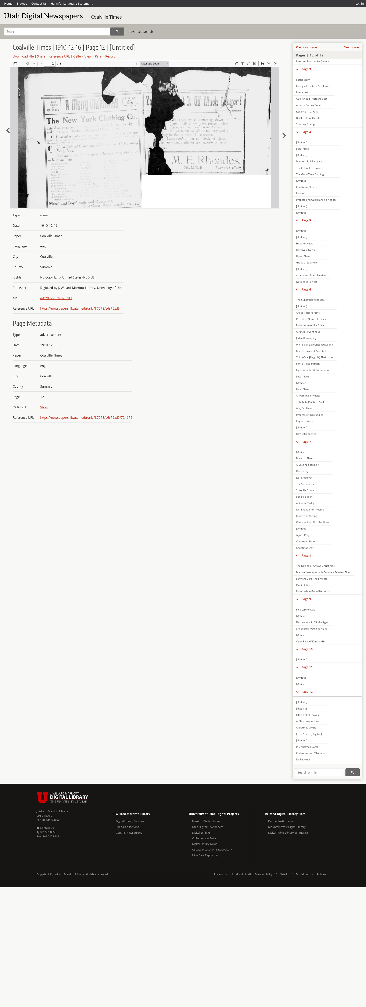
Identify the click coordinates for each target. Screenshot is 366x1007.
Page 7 (306, 442)
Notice (300, 193)
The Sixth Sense (305, 484)
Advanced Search (141, 32)
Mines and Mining (306, 516)
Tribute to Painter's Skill (310, 402)
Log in (359, 3)
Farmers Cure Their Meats (311, 578)
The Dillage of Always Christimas (315, 566)
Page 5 (306, 220)
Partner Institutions (280, 821)
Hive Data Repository (205, 855)
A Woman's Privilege (308, 395)
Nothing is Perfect (306, 282)
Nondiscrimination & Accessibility (251, 874)
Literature (302, 92)
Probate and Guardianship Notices (316, 200)
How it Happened (306, 434)
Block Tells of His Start (309, 118)
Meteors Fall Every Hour (310, 161)
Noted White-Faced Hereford (313, 591)
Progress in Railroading (309, 415)
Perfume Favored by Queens (313, 61)
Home (8, 3)
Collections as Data (204, 838)
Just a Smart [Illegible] (309, 734)
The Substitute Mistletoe (310, 300)
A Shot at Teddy (305, 503)
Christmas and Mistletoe (310, 753)
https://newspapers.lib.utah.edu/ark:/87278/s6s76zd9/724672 (86, 417)
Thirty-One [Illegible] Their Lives (314, 357)
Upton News (303, 256)
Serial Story (303, 79)
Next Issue (351, 47)
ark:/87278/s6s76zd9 (56, 298)
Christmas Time (305, 541)
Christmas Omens (306, 187)
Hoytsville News (305, 250)
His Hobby (302, 471)
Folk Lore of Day (305, 609)
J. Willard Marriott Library (52, 811)
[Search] (117, 31)
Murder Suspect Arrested (311, 351)
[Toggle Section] (297, 69)
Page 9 (306, 599)
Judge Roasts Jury (306, 338)
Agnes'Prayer (304, 535)
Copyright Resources (129, 832)
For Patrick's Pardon (308, 363)
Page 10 (307, 649)
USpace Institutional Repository (212, 849)
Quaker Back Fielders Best (311, 98)
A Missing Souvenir (307, 464)
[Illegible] (301, 708)
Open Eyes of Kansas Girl (311, 641)
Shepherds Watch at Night (311, 628)
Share (41, 56)
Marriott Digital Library (206, 821)
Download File (23, 56)
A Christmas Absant (307, 721)
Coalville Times (106, 17)
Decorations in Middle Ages (312, 622)
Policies (321, 874)
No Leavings (303, 759)
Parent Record (105, 56)
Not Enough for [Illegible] (310, 509)
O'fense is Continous (308, 331)
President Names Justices (311, 319)
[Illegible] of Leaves (307, 715)
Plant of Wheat (304, 585)
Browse (22, 3)
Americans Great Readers (311, 275)
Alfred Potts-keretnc (308, 312)
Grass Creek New (306, 262)
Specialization (304, 496)
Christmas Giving (306, 727)
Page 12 (307, 692)
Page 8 (306, 555)
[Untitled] (301, 142)
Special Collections (127, 827)
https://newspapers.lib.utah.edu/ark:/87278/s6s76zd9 (80, 308)
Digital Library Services (130, 821)
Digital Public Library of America (288, 832)
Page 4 (306, 132)
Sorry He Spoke (305, 490)
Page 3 (306, 69)
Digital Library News (204, 844)
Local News (302, 149)
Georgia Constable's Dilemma (313, 86)
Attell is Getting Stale (308, 105)
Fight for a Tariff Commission (313, 370)
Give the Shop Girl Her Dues (312, 522)
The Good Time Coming (310, 174)
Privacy (218, 874)
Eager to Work (304, 421)
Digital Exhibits (201, 832)
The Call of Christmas (308, 168)
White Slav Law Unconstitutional (315, 344)
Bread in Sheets (305, 458)
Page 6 (306, 289)
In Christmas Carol (307, 747)
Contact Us (39, 3)
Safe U (284, 874)
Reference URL (59, 56)
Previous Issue (306, 47)
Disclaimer (302, 874)
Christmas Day (304, 548)
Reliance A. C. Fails (307, 111)
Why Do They (304, 408)
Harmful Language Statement (72, 3)
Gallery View (82, 56)
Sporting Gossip (305, 124)
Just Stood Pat (304, 477)
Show (44, 407)
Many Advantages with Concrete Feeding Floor (323, 572)
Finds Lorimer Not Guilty (310, 325)
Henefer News (304, 243)
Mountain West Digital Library (287, 827)
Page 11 (307, 667)
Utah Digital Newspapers (207, 827)
